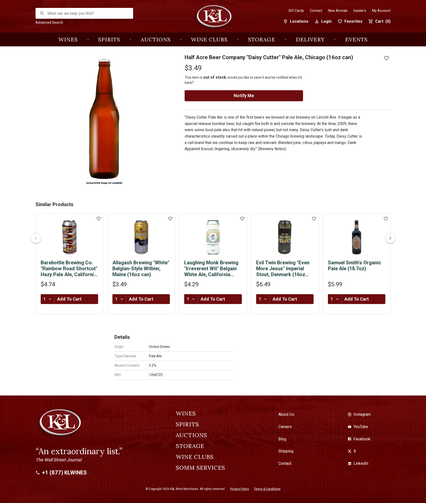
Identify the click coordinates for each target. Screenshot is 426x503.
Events (356, 39)
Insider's (360, 10)
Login (326, 21)
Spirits (109, 39)
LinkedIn (361, 463)
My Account (381, 10)
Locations (299, 21)
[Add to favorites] (386, 58)
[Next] (390, 238)
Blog (282, 439)
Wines (68, 39)
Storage (261, 39)
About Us (286, 414)
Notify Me (244, 95)
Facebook (362, 439)
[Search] (42, 13)
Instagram (362, 414)
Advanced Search (49, 22)
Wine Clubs (209, 39)
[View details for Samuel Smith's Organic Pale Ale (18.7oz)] (356, 237)
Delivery (310, 39)
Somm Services (200, 468)
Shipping (285, 451)
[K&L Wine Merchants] (213, 18)
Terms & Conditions (267, 489)
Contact (316, 10)
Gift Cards (296, 10)
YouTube (361, 426)
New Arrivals (338, 10)
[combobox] (84, 13)
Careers (285, 426)
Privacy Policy (239, 489)
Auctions (156, 39)
